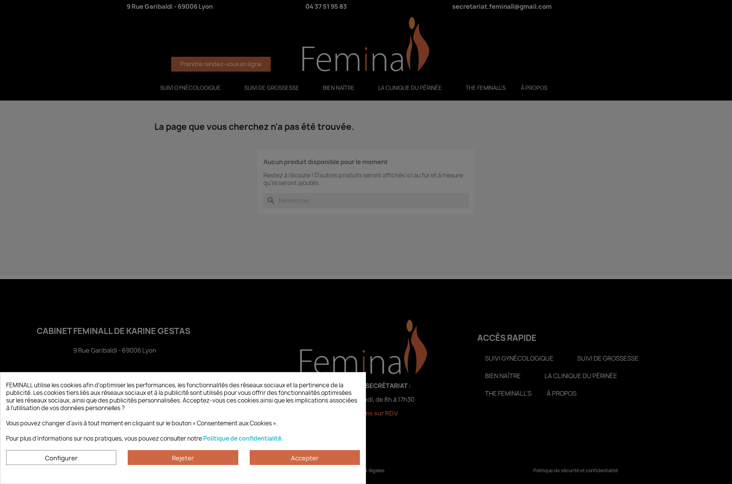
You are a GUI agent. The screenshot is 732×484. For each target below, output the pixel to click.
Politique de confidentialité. (243, 438)
